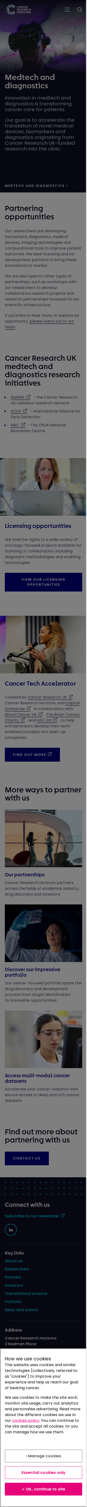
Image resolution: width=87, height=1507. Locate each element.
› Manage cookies (43, 1456)
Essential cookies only (44, 1472)
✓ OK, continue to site (43, 1489)
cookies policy (25, 1420)
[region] (43, 1427)
